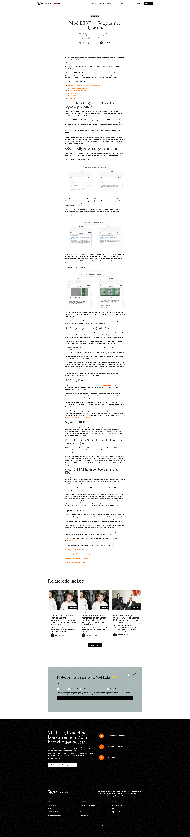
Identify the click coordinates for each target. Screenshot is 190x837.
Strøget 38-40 (52, 805)
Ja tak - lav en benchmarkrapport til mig (62, 765)
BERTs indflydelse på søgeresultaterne (79, 88)
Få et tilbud (148, 3)
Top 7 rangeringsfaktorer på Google (75, 562)
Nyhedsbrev (84, 815)
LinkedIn (118, 812)
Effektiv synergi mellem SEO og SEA (75, 549)
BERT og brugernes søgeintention (77, 91)
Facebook (118, 809)
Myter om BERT (72, 96)
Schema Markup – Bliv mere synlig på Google (78, 554)
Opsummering (72, 98)
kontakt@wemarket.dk (55, 815)
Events (102, 3)
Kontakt (139, 3)
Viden (109, 3)
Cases (116, 3)
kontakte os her (70, 540)
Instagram (118, 805)
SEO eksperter (107, 385)
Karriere (131, 3)
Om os (123, 3)
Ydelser (94, 3)
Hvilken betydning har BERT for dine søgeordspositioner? (84, 85)
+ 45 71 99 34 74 (53, 812)
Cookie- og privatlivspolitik (88, 805)
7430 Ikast (51, 809)
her (120, 155)
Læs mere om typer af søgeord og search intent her (99, 369)
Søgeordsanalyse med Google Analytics (76, 558)
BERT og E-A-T (72, 93)
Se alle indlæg (94, 645)
